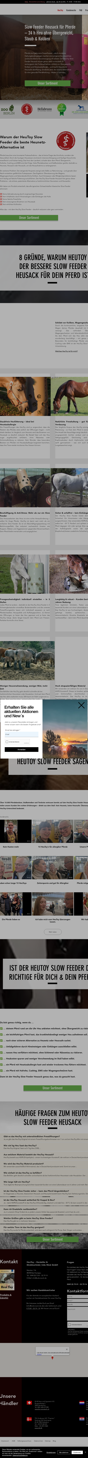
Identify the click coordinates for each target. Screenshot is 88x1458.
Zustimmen (77, 1452)
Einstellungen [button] (51, 1452)
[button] (81, 705)
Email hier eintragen (12, 730)
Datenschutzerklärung (20, 1455)
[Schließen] (85, 1452)
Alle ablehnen (63, 1452)
